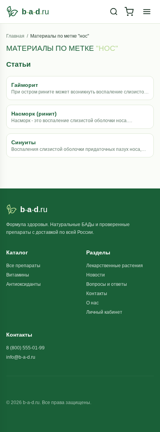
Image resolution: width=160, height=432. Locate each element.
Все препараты (23, 265)
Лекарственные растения (114, 265)
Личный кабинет (104, 312)
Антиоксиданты (23, 284)
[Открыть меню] (147, 12)
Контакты (96, 293)
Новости (95, 275)
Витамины (17, 275)
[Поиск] (114, 11)
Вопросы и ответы (106, 284)
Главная (15, 36)
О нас (92, 303)
